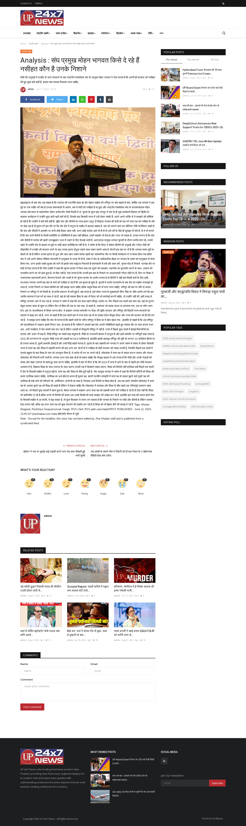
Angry (103, 493)
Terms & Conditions (212, 818)
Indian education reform (176, 368)
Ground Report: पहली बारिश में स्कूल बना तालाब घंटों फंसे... (88, 588)
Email (94, 664)
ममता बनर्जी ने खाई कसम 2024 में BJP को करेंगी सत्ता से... (134, 633)
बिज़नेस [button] (76, 33)
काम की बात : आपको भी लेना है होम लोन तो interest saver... (201, 107)
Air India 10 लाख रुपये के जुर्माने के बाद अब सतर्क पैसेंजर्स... (133, 793)
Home (27, 33)
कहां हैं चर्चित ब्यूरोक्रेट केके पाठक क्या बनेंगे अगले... (40, 633)
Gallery (38, 3)
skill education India (202, 406)
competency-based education (179, 361)
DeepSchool (207, 345)
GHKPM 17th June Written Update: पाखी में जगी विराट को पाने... (202, 143)
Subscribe (217, 783)
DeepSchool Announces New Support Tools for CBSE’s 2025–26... (204, 125)
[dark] (224, 3)
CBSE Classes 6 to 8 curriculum (179, 399)
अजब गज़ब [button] (135, 33)
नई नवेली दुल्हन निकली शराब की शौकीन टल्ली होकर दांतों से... (40, 588)
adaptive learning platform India (180, 353)
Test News (199, 368)
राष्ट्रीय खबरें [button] (42, 33)
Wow (141, 493)
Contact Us (26, 3)
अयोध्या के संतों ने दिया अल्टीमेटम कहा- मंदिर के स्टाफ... (191, 294)
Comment (26, 679)
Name (24, 664)
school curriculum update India (179, 376)
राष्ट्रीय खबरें (33, 43)
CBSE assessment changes (177, 338)
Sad (122, 493)
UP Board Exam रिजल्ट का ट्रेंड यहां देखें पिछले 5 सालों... (202, 89)
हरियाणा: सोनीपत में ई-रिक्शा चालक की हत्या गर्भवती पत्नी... (134, 588)
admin (31, 89)
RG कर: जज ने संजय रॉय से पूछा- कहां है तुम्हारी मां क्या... (87, 633)
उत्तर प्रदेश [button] (61, 33)
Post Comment (32, 707)
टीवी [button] (150, 33)
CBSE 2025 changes (173, 391)
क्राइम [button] (91, 33)
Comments (30, 655)
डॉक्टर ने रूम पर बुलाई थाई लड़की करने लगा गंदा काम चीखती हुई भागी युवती (54, 453)
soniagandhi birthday (174, 406)
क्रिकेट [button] (119, 33)
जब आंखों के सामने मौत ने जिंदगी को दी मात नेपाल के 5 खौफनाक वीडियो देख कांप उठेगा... (121, 453)
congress (194, 391)
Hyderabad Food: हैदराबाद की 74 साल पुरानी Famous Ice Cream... (202, 71)
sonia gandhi (202, 383)
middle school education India (179, 345)
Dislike (47, 493)
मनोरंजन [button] (105, 33)
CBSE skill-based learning (176, 383)
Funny (85, 493)
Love (66, 493)
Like (29, 493)
